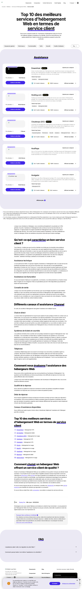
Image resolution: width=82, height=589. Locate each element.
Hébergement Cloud (65, 132)
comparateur (36, 490)
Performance (21, 46)
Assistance (34, 79)
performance (24, 475)
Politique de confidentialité (68, 583)
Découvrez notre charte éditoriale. (24, 522)
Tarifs (41, 46)
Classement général (9, 46)
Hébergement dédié (42, 106)
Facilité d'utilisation (59, 46)
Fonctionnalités (32, 46)
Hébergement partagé (43, 79)
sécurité (33, 475)
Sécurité (48, 46)
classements (50, 485)
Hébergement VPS (36, 186)
